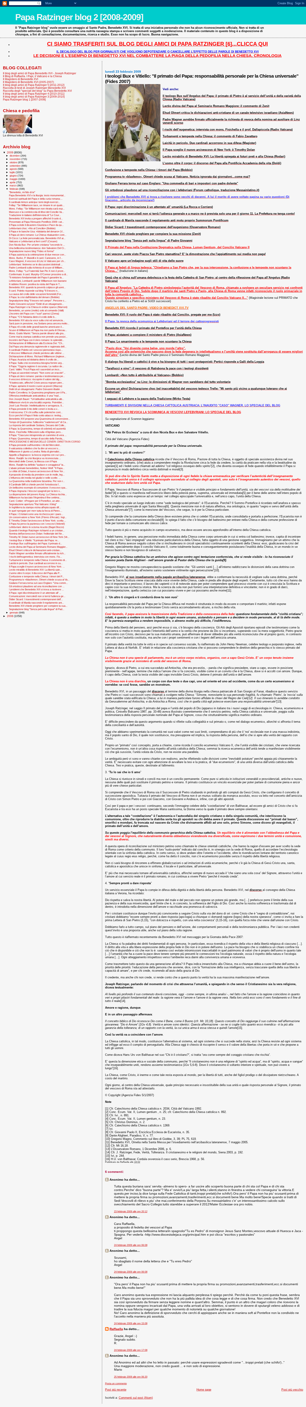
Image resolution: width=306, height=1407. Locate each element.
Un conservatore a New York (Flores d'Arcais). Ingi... (38, 517)
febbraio (14, 189)
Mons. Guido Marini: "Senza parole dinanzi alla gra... (37, 333)
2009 (10, 152)
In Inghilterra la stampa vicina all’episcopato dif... (35, 507)
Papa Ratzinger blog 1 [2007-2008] (24, 99)
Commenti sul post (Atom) (136, 1397)
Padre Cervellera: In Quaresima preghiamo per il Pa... (38, 392)
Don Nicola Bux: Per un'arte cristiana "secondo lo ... (37, 244)
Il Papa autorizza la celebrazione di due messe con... (37, 254)
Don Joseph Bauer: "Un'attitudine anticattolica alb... (36, 399)
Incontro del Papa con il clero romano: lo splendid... (36, 340)
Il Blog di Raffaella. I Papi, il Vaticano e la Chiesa (32, 76)
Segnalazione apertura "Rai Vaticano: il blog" (33, 504)
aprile (13, 182)
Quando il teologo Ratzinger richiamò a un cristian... (37, 530)
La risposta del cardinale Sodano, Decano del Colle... (37, 425)
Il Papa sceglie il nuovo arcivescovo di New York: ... (37, 566)
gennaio (14, 612)
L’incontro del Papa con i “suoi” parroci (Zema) (34, 313)
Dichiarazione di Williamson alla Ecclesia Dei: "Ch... (36, 343)
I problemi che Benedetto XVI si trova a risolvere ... (36, 589)
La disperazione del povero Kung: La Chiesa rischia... (38, 494)
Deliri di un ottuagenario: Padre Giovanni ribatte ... (35, 389)
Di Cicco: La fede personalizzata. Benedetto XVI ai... (37, 238)
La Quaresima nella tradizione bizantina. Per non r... (37, 481)
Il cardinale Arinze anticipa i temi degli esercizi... (34, 202)
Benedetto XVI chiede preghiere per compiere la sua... (38, 605)
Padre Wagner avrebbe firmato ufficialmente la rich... (37, 553)
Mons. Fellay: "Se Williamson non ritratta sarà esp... (37, 208)
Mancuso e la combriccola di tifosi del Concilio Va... (36, 212)
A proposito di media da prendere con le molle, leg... (37, 474)
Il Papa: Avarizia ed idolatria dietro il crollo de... (34, 359)
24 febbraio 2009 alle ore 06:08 (130, 1245)
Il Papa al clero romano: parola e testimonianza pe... (37, 376)
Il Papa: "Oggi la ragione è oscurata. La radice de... (36, 366)
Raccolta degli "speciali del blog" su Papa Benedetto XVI (37, 90)
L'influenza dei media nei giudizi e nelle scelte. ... (35, 477)
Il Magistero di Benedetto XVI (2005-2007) (28, 82)
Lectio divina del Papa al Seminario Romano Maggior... (38, 546)
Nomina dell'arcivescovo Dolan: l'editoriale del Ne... (36, 533)
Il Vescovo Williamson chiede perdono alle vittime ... (36, 353)
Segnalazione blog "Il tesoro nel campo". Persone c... (37, 300)
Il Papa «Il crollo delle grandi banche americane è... (36, 326)
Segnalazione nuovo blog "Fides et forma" (31, 251)
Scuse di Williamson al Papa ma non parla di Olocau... (38, 330)
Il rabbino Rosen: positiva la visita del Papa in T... (35, 284)
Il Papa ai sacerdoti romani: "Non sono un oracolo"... (37, 372)
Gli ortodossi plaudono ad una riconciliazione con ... (37, 586)
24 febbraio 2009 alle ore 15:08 (130, 1323)
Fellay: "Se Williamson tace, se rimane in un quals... (37, 205)
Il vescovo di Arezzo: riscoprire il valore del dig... (35, 379)
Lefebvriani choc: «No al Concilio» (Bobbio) (32, 228)
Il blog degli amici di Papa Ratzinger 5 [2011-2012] (33, 84)
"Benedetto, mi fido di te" (22, 192)
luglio (13, 172)
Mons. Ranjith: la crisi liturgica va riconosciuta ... (35, 458)
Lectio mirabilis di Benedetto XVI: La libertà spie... (35, 569)
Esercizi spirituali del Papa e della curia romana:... (35, 198)
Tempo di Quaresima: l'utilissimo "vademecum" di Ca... (38, 422)
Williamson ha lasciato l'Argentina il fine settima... (35, 497)
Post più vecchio (292, 1389)
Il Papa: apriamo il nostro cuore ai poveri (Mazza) (35, 386)
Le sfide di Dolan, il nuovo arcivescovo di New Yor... (37, 471)
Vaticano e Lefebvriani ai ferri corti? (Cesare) (33, 241)
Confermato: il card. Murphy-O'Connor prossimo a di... (38, 274)
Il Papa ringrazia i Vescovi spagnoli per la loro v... (35, 491)
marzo (13, 185)
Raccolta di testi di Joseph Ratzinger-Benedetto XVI (34, 87)
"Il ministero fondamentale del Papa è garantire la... (36, 277)
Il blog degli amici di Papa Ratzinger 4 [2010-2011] (33, 93)
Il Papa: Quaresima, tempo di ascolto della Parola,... (37, 438)
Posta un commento (116, 1383)
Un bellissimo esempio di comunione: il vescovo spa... (38, 487)
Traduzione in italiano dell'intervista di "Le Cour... (35, 215)
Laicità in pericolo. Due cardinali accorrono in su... (36, 563)
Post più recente (115, 1389)
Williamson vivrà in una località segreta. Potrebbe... (36, 402)
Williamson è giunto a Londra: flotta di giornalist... (35, 451)
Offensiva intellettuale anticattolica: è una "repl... (34, 395)
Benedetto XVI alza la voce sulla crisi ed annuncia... (37, 320)
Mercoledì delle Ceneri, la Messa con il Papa (33, 461)
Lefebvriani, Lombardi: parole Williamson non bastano (38, 280)
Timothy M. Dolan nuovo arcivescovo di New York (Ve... (39, 537)
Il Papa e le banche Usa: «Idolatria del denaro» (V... (36, 231)
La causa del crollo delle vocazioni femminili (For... (36, 294)
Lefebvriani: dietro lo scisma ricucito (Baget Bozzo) (36, 527)
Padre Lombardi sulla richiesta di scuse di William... (36, 267)
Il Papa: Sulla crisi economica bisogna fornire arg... (36, 363)
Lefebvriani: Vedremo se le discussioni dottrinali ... (36, 264)
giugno (13, 175)
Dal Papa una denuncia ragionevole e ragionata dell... (37, 346)
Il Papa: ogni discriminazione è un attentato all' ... (35, 592)
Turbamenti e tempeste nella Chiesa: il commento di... (38, 560)
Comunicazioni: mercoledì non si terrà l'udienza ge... (37, 596)
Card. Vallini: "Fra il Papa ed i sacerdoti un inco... (35, 369)
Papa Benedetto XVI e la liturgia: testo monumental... (37, 195)
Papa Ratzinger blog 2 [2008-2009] (79, 17)
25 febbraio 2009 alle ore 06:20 (130, 1376)
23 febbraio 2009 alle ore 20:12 (130, 1211)
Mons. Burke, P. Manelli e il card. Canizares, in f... (35, 258)
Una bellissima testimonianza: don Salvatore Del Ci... (37, 248)
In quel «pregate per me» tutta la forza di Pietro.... (35, 510)
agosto (14, 169)
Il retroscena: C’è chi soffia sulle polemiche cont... (35, 412)
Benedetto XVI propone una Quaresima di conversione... (39, 418)
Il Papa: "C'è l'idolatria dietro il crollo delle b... (32, 317)
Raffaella (116, 1329)
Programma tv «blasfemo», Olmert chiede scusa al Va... (39, 579)
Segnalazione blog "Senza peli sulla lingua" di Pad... (36, 609)
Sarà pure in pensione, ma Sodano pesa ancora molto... (39, 323)
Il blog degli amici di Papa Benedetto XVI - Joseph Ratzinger (39, 73)
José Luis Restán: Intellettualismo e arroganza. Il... (36, 405)
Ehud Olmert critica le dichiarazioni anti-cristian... (35, 550)
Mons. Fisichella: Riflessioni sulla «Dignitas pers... (36, 432)
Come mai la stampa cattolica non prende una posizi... (38, 336)
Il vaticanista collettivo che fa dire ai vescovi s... (34, 448)
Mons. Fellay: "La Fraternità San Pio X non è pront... (37, 271)
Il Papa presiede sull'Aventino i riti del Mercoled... (35, 445)
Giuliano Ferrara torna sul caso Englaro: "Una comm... (38, 583)
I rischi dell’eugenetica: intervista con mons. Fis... (35, 556)
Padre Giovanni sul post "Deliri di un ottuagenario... (36, 304)
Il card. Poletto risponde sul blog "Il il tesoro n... (34, 290)
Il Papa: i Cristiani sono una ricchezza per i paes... (36, 514)
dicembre (15, 155)
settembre (15, 165)
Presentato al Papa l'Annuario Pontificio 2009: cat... (36, 221)
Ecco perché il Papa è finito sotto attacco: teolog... (36, 415)
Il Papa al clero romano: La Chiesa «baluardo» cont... (37, 234)
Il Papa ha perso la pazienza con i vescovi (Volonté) (37, 523)
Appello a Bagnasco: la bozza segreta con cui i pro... (37, 455)
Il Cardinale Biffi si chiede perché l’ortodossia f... (34, 484)
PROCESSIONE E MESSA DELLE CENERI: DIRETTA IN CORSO (44, 441)
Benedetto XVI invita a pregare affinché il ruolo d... (36, 218)
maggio (14, 179)
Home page (203, 1389)
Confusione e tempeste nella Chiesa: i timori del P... (36, 576)
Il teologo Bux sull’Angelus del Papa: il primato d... (35, 543)
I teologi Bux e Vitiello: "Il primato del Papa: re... (34, 540)
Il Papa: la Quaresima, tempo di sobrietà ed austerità (37, 428)
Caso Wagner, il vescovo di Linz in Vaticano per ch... (37, 261)
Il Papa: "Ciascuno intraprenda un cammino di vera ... (38, 435)
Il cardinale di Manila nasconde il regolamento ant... (36, 602)
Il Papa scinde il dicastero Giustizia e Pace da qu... (36, 225)
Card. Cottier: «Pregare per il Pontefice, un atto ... (35, 501)
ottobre (14, 162)
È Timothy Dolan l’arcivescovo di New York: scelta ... (37, 520)
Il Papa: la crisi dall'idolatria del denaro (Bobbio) (34, 297)
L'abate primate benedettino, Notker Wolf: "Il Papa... (37, 468)
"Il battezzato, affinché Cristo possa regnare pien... (36, 382)
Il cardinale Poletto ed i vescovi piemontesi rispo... (36, 350)
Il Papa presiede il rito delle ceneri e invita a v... (34, 409)
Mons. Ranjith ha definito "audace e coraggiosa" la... (37, 464)
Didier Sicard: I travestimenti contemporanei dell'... (36, 599)
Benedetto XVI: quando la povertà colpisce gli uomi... (37, 287)
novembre (15, 159)
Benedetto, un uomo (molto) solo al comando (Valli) (36, 310)
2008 (10, 616)
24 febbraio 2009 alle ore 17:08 (130, 1350)
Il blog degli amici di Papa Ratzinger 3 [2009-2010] (34, 96)
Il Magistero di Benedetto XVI (20, 79)
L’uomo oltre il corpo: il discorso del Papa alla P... (35, 573)
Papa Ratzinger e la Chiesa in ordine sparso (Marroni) (38, 307)
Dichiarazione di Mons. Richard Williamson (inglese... (37, 356)
